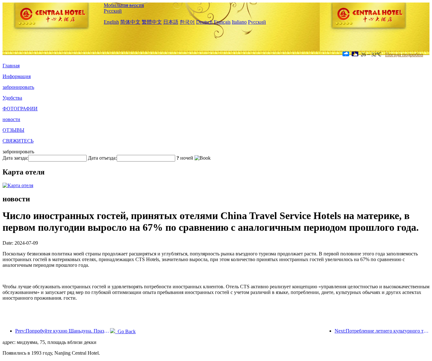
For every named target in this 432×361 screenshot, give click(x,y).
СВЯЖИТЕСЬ (18, 141)
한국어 (187, 22)
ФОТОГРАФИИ (20, 108)
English (111, 22)
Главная (11, 65)
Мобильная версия (124, 5)
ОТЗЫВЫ (13, 130)
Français (222, 22)
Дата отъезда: (102, 158)
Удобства (12, 98)
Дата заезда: (15, 158)
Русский (113, 11)
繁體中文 (152, 22)
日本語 (170, 22)
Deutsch (204, 22)
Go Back (125, 331)
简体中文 (130, 22)
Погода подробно (404, 54)
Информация (17, 76)
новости (11, 119)
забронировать (18, 87)
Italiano (239, 22)
